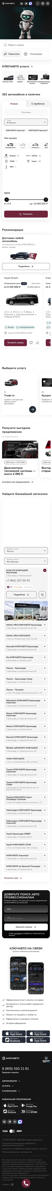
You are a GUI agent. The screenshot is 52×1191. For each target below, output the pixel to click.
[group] (7, 75)
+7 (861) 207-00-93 (18, 580)
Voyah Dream (11, 278)
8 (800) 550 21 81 (15, 1068)
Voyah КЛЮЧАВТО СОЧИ (20, 333)
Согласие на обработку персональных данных (24, 1149)
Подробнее (24, 266)
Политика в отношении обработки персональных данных (18, 1144)
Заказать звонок (24, 927)
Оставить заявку (15, 342)
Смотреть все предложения (16, 482)
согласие (17, 933)
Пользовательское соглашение (17, 1152)
